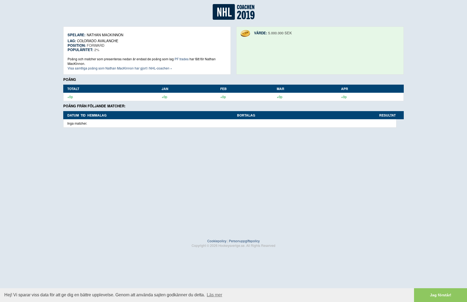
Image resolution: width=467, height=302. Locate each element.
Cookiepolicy (216, 240)
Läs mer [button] (214, 295)
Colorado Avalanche (97, 40)
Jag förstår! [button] (440, 295)
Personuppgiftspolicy (244, 240)
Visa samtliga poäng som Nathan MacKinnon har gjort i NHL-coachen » (120, 68)
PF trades (182, 59)
